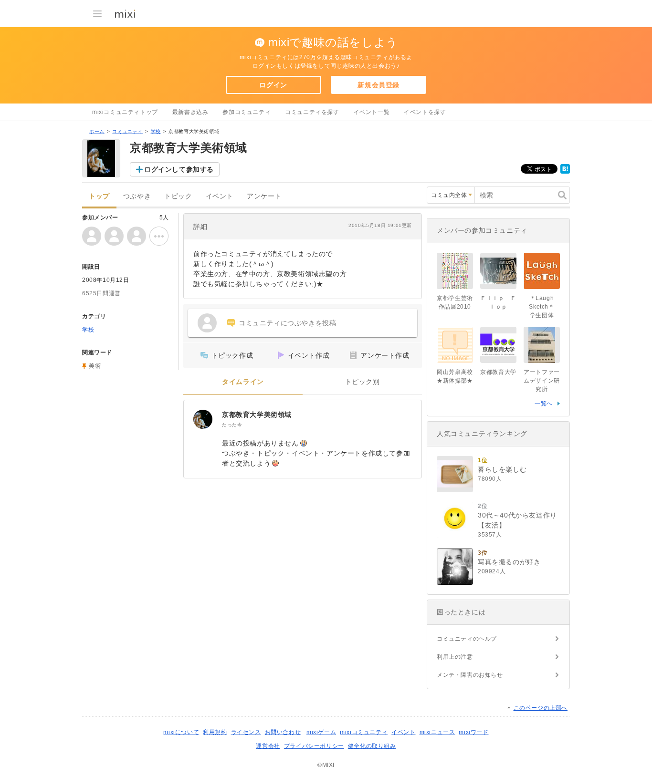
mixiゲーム (321, 732)
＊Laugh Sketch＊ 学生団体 (544, 307)
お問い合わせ (283, 732)
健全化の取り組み (372, 746)
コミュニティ (127, 131)
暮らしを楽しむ (502, 469)
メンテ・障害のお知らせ (470, 675)
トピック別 (362, 381)
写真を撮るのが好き (509, 562)
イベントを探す (425, 112)
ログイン (273, 85)
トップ (99, 196)
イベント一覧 (372, 112)
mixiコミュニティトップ (125, 112)
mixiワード (473, 732)
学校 (156, 131)
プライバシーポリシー (314, 746)
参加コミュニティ (246, 112)
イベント (219, 196)
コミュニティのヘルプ (467, 638)
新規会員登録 (379, 85)
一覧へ (544, 403)
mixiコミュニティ (364, 732)
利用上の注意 (455, 656)
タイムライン (243, 381)
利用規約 (215, 732)
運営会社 (268, 746)
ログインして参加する (179, 169)
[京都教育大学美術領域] (202, 419)
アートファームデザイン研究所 (542, 381)
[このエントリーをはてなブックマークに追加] (565, 171)
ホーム (97, 131)
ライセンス (246, 732)
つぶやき (137, 196)
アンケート (264, 196)
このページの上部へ (541, 707)
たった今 (232, 424)
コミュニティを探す (312, 112)
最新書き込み (190, 112)
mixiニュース (437, 732)
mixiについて (181, 732)
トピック (178, 196)
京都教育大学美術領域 (257, 414)
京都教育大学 (498, 372)
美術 (95, 366)
